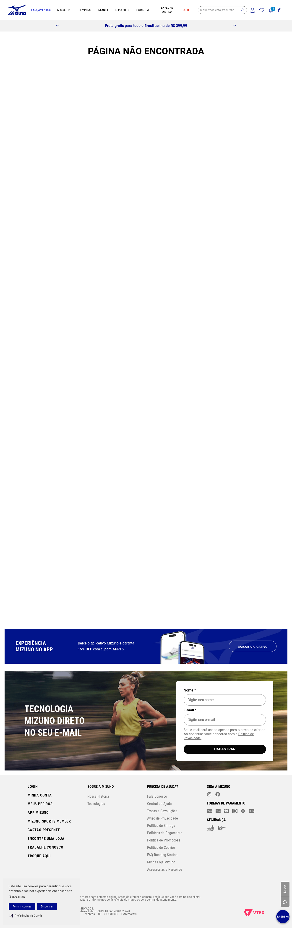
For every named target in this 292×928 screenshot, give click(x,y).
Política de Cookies (161, 847)
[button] (26, 915)
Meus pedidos (40, 804)
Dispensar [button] (47, 906)
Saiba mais (17, 896)
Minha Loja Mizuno (161, 862)
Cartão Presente (44, 830)
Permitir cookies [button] (22, 906)
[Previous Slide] (57, 26)
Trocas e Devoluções (162, 811)
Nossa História (98, 796)
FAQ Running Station (162, 855)
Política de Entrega (161, 825)
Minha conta (40, 795)
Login (33, 786)
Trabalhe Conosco (45, 847)
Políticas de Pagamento (164, 833)
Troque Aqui (39, 856)
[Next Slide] (234, 26)
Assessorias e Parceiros (164, 869)
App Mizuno (38, 812)
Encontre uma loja (46, 838)
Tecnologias (96, 804)
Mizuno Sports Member (49, 821)
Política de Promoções (163, 840)
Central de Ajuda (159, 804)
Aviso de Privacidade (162, 818)
